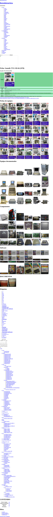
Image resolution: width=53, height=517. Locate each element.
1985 (3, 296)
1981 (2, 292)
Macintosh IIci (8, 376)
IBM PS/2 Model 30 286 (8, 418)
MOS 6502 (6, 367)
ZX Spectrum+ (6, 446)
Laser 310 (5, 473)
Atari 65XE (6, 396)
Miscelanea (6, 29)
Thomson (5, 48)
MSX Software (4, 323)
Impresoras (6, 36)
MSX (5, 17)
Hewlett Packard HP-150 (8, 416)
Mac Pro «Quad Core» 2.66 (10, 389)
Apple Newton (8, 366)
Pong (18, 97)
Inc (2, 320)
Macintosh (4, 321)
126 (9, 503)
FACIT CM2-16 (9, 490)
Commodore (6, 12)
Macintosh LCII (8, 377)
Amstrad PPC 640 (7, 360)
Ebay (3, 317)
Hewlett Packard (5, 414)
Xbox (5, 483)
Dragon (5, 43)
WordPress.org (4, 514)
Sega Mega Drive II (7, 437)
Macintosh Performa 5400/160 (11, 382)
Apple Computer (5, 310)
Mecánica (3, 484)
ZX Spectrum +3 (7, 445)
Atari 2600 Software (5, 313)
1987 (3, 298)
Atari (5, 11)
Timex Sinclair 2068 (7, 447)
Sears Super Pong (7, 391)
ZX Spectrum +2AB (7, 443)
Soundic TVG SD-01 (7, 409)
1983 (3, 294)
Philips (5, 19)
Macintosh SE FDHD (9, 371)
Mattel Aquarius (6, 421)
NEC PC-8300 (6, 480)
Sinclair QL (6, 449)
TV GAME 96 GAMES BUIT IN (9, 476)
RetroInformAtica (6, 3)
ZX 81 (5, 450)
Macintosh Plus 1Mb (9, 374)
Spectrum (5, 46)
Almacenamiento (7, 35)
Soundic (20, 97)
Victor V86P (6, 479)
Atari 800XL (6, 395)
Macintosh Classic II (9, 375)
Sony (5, 21)
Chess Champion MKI (8, 475)
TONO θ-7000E (7, 482)
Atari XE (5, 398)
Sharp (3, 440)
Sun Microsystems (7, 24)
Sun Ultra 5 (6, 458)
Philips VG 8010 (7, 428)
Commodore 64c (7, 403)
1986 (3, 297)
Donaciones (4, 52)
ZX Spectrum (6, 448)
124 (9, 502)
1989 (3, 300)
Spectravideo (6, 23)
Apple (5, 10)
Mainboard (6, 31)
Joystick (5, 37)
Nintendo (5, 18)
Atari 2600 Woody (7, 392)
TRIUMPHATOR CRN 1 (10, 496)
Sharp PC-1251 (6, 441)
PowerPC (5, 380)
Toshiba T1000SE (7, 470)
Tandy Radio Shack (5, 459)
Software (3, 38)
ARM (5, 365)
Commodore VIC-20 (7, 400)
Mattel (5, 16)
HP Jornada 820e (7, 415)
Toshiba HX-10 (6, 468)
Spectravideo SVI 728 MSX (8, 456)
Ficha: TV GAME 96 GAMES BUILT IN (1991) (28, 98)
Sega (3, 433)
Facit (5, 487)
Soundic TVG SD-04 (25, 97)
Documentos (4, 50)
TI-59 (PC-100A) (7, 462)
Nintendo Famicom (7, 424)
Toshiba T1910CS (7, 471)
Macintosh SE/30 (9, 373)
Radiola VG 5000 (7, 431)
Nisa (5, 492)
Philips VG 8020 (7, 429)
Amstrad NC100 (7, 363)
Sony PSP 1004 (6, 454)
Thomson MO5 (6, 465)
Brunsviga (6, 485)
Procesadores (6, 32)
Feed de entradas (5, 512)
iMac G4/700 (8, 385)
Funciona (4, 319)
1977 (2, 291)
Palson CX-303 (6, 408)
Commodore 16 (6, 401)
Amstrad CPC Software (7, 308)
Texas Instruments (7, 26)
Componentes (4, 30)
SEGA (5, 20)
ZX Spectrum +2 (7, 444)
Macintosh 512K (9, 370)
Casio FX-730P (6, 478)
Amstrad (5, 9)
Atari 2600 (4, 312)
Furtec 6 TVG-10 (7, 407)
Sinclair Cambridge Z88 (8, 451)
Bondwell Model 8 (7, 477)
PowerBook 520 (9, 379)
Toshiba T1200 (6, 469)
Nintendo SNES (6, 426)
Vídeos (3, 51)
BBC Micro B (6, 352)
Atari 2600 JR (6, 394)
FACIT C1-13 (8, 488)
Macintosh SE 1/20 (9, 372)
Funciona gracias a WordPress (5, 516)
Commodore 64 (6, 402)
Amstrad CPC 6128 (7, 357)
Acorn (5, 8)
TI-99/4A (5, 463)
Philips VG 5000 (7, 430)
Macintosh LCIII (9, 378)
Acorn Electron (6, 351)
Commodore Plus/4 (7, 404)
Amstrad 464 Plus (7, 362)
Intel (5, 388)
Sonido (5, 34)
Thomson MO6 (6, 466)
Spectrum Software (7, 332)
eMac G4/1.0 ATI (9, 386)
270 (9, 505)
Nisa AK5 (8, 493)
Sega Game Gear (7, 438)
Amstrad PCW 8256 (7, 354)
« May (1, 348)
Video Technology (7, 28)
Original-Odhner (7, 494)
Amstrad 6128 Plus (7, 361)
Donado (3, 316)
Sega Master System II (7, 435)
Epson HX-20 (6, 413)
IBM (5, 15)
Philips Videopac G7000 (8, 432)
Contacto (3, 53)
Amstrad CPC (5, 307)
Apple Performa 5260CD (10, 381)
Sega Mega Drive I (7, 436)
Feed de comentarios (5, 513)
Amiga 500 (6, 405)
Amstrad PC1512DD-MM (8, 358)
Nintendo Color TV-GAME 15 (9, 423)
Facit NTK (8, 489)
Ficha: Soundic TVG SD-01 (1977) (8, 98)
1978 (1, 97)
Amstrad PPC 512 (7, 359)
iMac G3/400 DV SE (9, 384)
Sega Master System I (7, 434)
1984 (3, 295)
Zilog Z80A (4, 337)
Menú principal (2, 5)
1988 (2, 299)
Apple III (7, 368)
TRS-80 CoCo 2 (7, 460)
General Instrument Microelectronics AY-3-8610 (9, 97)
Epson (5, 14)
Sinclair (5, 22)
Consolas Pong (4, 406)
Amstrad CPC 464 (7, 356)
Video (5, 33)
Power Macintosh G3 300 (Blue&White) (13, 387)
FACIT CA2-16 (8, 491)
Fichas (3, 7)
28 (9, 504)
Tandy (5, 25)
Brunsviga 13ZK (9, 486)
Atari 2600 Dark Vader (8, 393)
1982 (3, 293)
